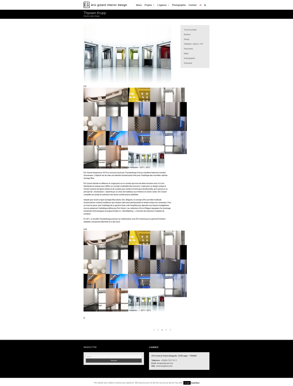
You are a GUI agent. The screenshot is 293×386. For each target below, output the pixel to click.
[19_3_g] (102, 157)
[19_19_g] (102, 99)
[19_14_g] (124, 113)
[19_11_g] (102, 128)
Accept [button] (187, 383)
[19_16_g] (168, 99)
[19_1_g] (146, 157)
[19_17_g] (146, 99)
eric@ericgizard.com (165, 363)
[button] (205, 5)
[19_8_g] (168, 128)
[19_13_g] (146, 113)
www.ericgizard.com (164, 366)
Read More (195, 383)
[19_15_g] (102, 113)
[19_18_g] (124, 99)
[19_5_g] (146, 142)
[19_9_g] (146, 128)
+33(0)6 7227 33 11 (169, 360)
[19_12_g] (168, 113)
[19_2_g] (124, 157)
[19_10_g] (124, 128)
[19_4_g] (168, 142)
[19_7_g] (102, 142)
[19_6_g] (124, 142)
